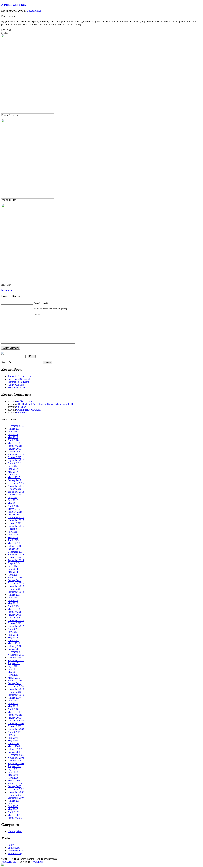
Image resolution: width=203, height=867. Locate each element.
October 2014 (14, 557)
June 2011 (13, 669)
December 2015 (16, 517)
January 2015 (14, 549)
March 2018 (14, 443)
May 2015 (13, 537)
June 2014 (13, 569)
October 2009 (14, 726)
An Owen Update (25, 401)
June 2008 (13, 772)
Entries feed (14, 847)
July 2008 (12, 769)
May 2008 (13, 775)
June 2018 (13, 434)
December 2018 (16, 426)
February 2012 (15, 646)
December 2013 (16, 583)
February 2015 (15, 546)
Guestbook (21, 406)
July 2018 (12, 431)
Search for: (6, 362)
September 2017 (16, 460)
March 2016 (14, 508)
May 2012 (13, 637)
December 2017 (16, 451)
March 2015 (14, 543)
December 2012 (16, 617)
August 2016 (14, 494)
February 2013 (15, 611)
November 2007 (16, 792)
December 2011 (15, 652)
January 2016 (14, 514)
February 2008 (15, 783)
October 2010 (14, 692)
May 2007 (13, 809)
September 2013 (16, 591)
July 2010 (12, 700)
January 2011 (14, 683)
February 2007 (15, 817)
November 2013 (16, 586)
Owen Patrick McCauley (28, 409)
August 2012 (14, 629)
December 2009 (16, 720)
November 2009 (16, 723)
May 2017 (13, 471)
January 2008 (14, 786)
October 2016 (14, 488)
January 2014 (14, 580)
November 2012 (16, 620)
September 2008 (16, 763)
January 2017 (14, 480)
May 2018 (13, 437)
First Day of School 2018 (20, 379)
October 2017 (14, 457)
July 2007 (12, 803)
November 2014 (16, 554)
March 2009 (14, 746)
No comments (8, 290)
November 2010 (16, 689)
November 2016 (16, 486)
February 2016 (15, 511)
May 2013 (13, 603)
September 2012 (16, 626)
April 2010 (13, 709)
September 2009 (16, 729)
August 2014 (14, 563)
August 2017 (14, 463)
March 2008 (14, 780)
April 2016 (13, 506)
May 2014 (13, 571)
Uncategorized (34, 10)
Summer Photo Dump (18, 381)
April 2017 (13, 474)
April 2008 (13, 777)
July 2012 (12, 632)
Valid (8, 861)
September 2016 (16, 491)
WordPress (38, 861)
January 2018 (14, 448)
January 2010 (14, 717)
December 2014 (16, 551)
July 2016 (12, 497)
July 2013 (12, 597)
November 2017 (16, 454)
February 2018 (15, 446)
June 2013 (13, 600)
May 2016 (13, 503)
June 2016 (13, 500)
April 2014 (13, 574)
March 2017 (14, 477)
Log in (11, 844)
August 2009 (14, 732)
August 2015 (14, 529)
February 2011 (15, 680)
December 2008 (16, 755)
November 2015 (16, 520)
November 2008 (16, 757)
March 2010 (14, 712)
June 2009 (13, 737)
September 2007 (16, 797)
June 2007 (13, 806)
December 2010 (16, 686)
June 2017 (13, 468)
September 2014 (16, 560)
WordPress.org (15, 853)
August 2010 (14, 697)
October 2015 (14, 523)
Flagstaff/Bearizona (17, 387)
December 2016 (16, 483)
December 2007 (16, 789)
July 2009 (12, 734)
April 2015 (13, 540)
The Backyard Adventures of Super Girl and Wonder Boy (46, 404)
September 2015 (16, 526)
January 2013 (14, 614)
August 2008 (14, 766)
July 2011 (12, 666)
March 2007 (14, 815)
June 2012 (13, 634)
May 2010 (13, 706)
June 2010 (13, 703)
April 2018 (13, 440)
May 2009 (13, 740)
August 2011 (14, 663)
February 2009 (15, 749)
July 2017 (12, 466)
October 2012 (14, 623)
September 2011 (16, 660)
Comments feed (15, 850)
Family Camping (16, 384)
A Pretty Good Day (13, 4)
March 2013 (14, 609)
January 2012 (14, 649)
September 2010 (16, 694)
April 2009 (13, 743)
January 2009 (14, 752)
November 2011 (16, 654)
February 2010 (15, 714)
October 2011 (14, 657)
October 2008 (14, 760)
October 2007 (14, 795)
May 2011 (13, 672)
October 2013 (14, 589)
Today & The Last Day (19, 376)
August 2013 (14, 594)
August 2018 (14, 428)
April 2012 (13, 640)
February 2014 (15, 577)
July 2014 (12, 566)
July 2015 (12, 531)
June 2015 (13, 534)
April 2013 (13, 606)
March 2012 (14, 643)
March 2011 (14, 677)
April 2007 (13, 812)
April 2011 (13, 674)
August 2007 (14, 800)
